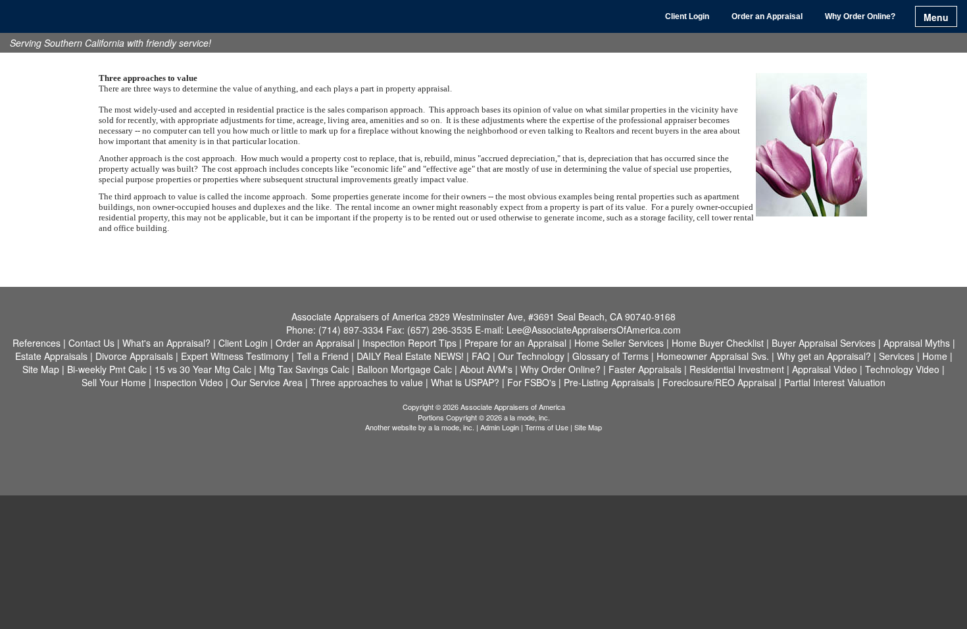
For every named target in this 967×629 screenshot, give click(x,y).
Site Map (588, 427)
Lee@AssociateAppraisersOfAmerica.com (594, 329)
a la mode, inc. (451, 427)
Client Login (687, 16)
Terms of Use (546, 427)
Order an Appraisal (767, 16)
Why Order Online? (860, 16)
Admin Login (499, 427)
